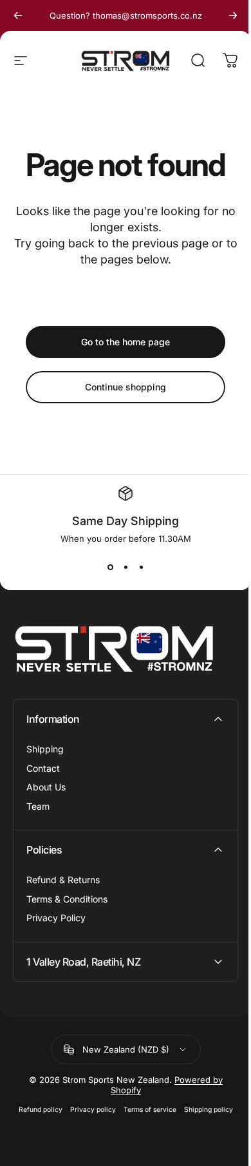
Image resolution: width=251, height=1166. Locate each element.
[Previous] (18, 15)
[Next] (233, 15)
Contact (43, 768)
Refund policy (35, 1109)
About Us (46, 786)
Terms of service (144, 1109)
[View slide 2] (125, 567)
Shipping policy (203, 1109)
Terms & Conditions (66, 899)
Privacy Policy (56, 917)
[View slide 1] (110, 567)
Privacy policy (88, 1109)
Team (38, 806)
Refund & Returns (63, 879)
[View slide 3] (141, 567)
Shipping (45, 748)
